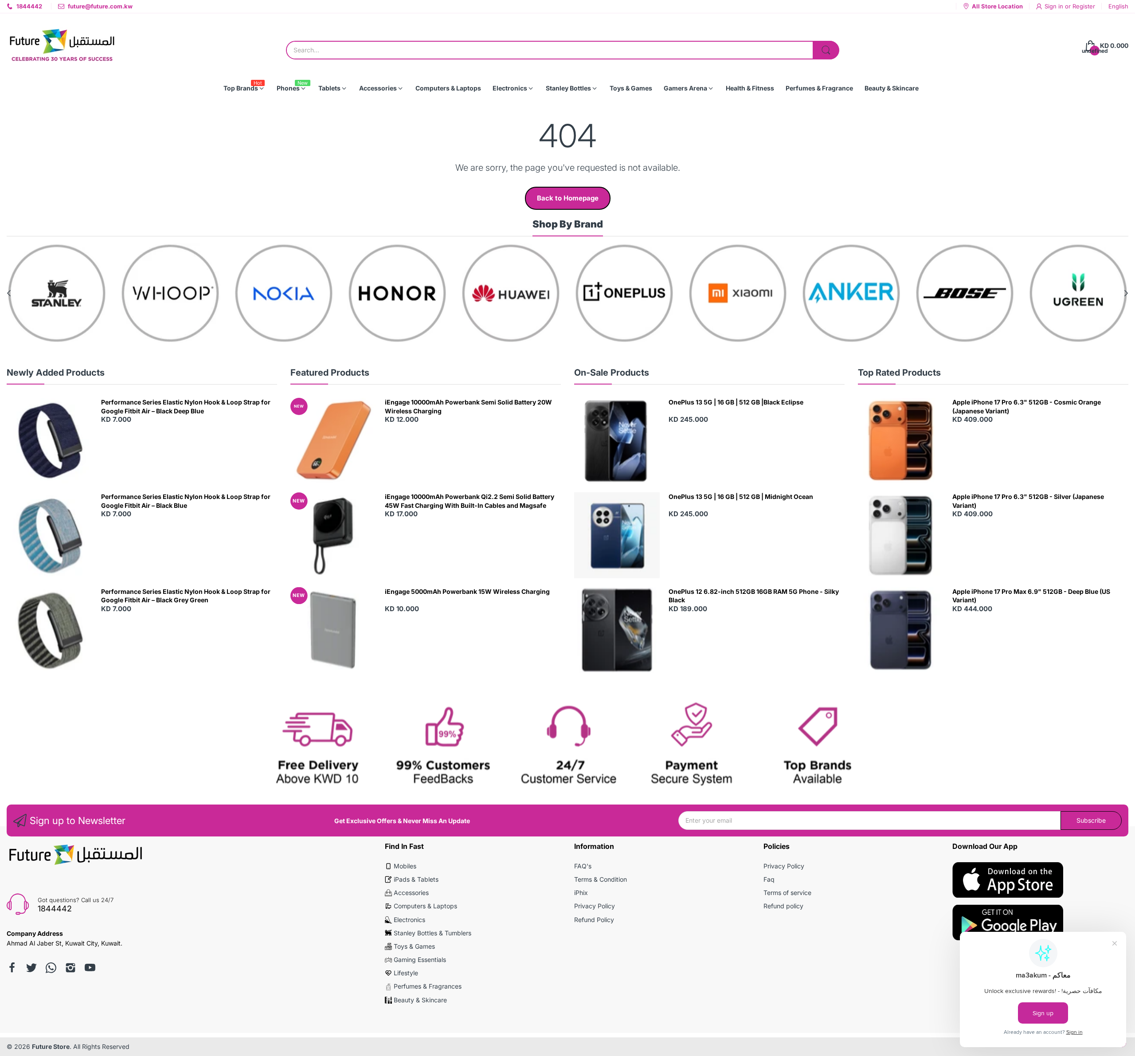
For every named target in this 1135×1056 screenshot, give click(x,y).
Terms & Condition (600, 879)
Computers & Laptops (425, 906)
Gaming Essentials (420, 959)
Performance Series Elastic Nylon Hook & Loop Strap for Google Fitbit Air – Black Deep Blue (185, 406)
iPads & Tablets (416, 879)
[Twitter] (31, 967)
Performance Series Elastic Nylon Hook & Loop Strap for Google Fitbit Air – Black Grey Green (185, 596)
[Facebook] (12, 967)
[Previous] (1126, 293)
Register (1083, 6)
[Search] (826, 50)
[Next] (8, 293)
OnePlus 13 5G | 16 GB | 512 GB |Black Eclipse (736, 402)
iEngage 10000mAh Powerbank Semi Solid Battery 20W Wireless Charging (468, 406)
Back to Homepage (568, 198)
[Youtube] (90, 967)
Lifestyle (406, 973)
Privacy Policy (594, 906)
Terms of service (787, 892)
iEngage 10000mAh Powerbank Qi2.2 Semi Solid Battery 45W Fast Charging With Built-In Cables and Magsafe (469, 501)
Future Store (51, 1046)
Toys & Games (414, 946)
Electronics (409, 919)
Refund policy (783, 906)
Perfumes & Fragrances (428, 986)
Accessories (411, 892)
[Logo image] (57, 293)
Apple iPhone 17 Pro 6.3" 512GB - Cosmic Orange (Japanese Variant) (1026, 406)
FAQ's (582, 866)
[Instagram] (70, 967)
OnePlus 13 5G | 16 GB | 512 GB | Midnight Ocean (741, 496)
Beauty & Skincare (420, 1000)
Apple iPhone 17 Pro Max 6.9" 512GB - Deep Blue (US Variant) (1031, 596)
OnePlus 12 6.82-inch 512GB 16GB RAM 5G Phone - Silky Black (754, 596)
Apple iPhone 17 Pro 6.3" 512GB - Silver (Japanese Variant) (1028, 501)
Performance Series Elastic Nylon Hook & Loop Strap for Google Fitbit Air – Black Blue (185, 501)
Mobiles (405, 866)
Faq (769, 879)
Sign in (1055, 6)
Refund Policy (594, 919)
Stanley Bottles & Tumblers (432, 933)
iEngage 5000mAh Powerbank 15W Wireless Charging (467, 591)
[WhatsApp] (51, 967)
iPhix (581, 892)
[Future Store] (62, 45)
